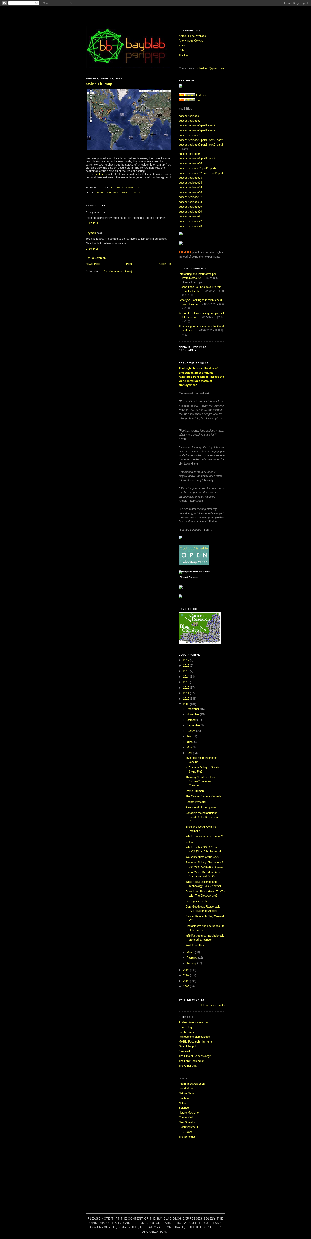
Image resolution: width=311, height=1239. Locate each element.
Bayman (91, 233)
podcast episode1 (189, 115)
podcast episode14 (190, 182)
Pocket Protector (196, 801)
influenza (120, 192)
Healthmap (100, 174)
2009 (186, 704)
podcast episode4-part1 (193, 130)
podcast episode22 (190, 221)
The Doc (184, 55)
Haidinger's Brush (196, 901)
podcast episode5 (189, 135)
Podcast (201, 95)
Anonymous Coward (191, 40)
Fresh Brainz (186, 1032)
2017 (186, 660)
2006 (186, 981)
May (190, 747)
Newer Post (93, 263)
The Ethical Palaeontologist (195, 1056)
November (193, 714)
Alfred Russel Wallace (192, 36)
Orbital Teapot (187, 1046)
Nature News (186, 1093)
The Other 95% (188, 1065)
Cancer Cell (186, 1117)
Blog (198, 100)
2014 (186, 676)
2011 (186, 693)
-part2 (211, 125)
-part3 (219, 140)
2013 (186, 682)
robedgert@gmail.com (210, 68)
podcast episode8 (189, 153)
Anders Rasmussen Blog (194, 1022)
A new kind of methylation (201, 807)
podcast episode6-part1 (193, 140)
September (194, 725)
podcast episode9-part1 (193, 158)
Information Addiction (192, 1083)
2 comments (130, 187)
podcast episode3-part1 (193, 125)
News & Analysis (189, 577)
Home (129, 263)
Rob (181, 50)
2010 (186, 698)
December (193, 708)
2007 (186, 975)
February (192, 957)
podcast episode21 (190, 216)
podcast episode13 (190, 177)
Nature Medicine (189, 1112)
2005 (186, 986)
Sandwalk (185, 1051)
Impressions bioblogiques (194, 1036)
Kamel (183, 45)
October (192, 719)
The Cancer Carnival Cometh (203, 796)
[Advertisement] (155, 1180)
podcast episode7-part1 (193, 144)
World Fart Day (195, 945)
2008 (186, 970)
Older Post (165, 263)
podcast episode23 (190, 226)
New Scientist (187, 1122)
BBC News (185, 1131)
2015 (186, 671)
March (191, 952)
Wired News (186, 1088)
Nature (183, 1103)
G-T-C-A (190, 842)
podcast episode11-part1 (194, 168)
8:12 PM (92, 223)
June (190, 741)
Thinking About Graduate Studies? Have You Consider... (201, 781)
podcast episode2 (189, 120)
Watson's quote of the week (202, 857)
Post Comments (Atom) (117, 271)
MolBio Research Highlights (196, 1041)
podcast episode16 (190, 192)
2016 (186, 665)
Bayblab (155, 16)
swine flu (135, 192)
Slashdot (184, 1098)
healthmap (104, 192)
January (192, 963)
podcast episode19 (190, 206)
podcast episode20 (190, 211)
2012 (186, 687)
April (190, 753)
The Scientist (187, 1136)
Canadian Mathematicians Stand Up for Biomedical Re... (202, 817)
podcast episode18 (190, 201)
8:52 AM (115, 187)
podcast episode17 (190, 197)
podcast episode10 (190, 163)
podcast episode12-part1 (194, 173)
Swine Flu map (99, 84)
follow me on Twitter (213, 1005)
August (191, 730)
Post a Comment (96, 257)
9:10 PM (92, 248)
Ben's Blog (185, 1027)
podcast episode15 (190, 187)
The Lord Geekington (191, 1060)
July (190, 736)
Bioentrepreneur (188, 1127)
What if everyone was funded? (204, 836)
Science (184, 1107)
